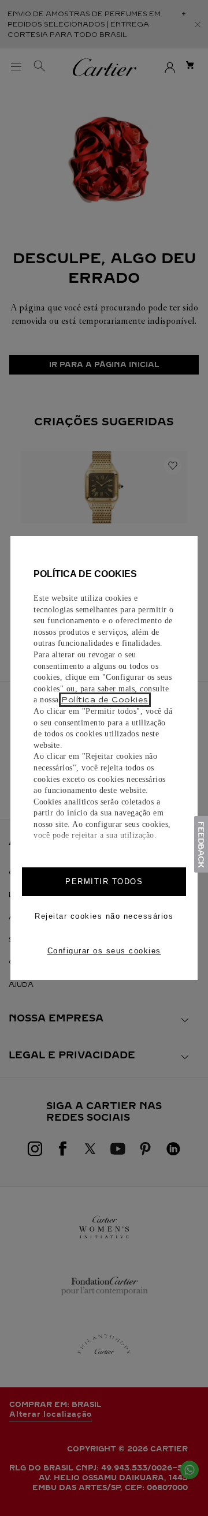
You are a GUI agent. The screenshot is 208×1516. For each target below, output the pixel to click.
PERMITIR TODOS (104, 881)
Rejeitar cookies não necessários (104, 916)
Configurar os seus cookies (104, 950)
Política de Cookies (104, 700)
